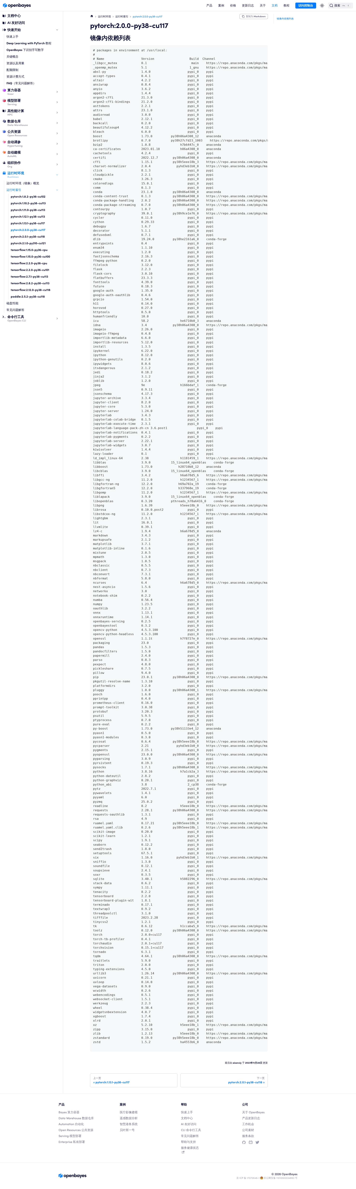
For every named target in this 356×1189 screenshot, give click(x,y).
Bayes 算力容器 (69, 1112)
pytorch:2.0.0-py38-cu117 (28, 230)
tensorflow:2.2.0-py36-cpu (29, 263)
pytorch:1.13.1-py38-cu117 (28, 223)
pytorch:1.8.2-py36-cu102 (28, 196)
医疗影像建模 (129, 1112)
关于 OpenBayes (253, 1112)
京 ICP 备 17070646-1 (248, 1178)
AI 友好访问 (16, 23)
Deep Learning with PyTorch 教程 (28, 43)
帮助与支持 (188, 1142)
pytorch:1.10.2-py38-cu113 (28, 203)
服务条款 (248, 1136)
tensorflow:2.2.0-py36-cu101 (30, 270)
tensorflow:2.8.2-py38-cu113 (30, 283)
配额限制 (12, 70)
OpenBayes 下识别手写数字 (25, 50)
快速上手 (12, 36)
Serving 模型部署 (70, 1136)
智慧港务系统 (129, 1124)
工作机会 (248, 1124)
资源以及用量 (15, 63)
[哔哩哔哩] (251, 1142)
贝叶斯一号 (127, 1130)
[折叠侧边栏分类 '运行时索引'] (57, 190)
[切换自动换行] (256, 50)
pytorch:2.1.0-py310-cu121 (28, 243)
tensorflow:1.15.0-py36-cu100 (30, 256)
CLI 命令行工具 (191, 1130)
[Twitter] (257, 1142)
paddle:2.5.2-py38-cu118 (28, 296)
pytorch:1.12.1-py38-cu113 (28, 216)
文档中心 (14, 16)
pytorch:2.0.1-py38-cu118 (28, 236)
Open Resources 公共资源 (76, 1130)
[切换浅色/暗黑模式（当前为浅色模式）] (322, 6)
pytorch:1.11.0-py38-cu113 (28, 210)
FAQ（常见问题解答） (21, 83)
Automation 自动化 (71, 1124)
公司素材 (248, 1130)
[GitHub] (244, 1142)
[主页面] (91, 16)
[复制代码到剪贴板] (263, 50)
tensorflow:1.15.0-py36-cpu (29, 250)
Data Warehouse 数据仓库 (76, 1118)
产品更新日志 (251, 1118)
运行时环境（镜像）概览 (22, 183)
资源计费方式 (15, 76)
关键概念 (12, 56)
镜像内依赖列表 (285, 18)
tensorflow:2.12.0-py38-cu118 (30, 290)
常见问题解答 (15, 310)
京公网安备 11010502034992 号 (280, 1178)
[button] (209, 6)
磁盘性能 (12, 303)
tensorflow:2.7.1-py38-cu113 (29, 276)
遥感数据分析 (129, 1118)
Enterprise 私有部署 (72, 1142)
